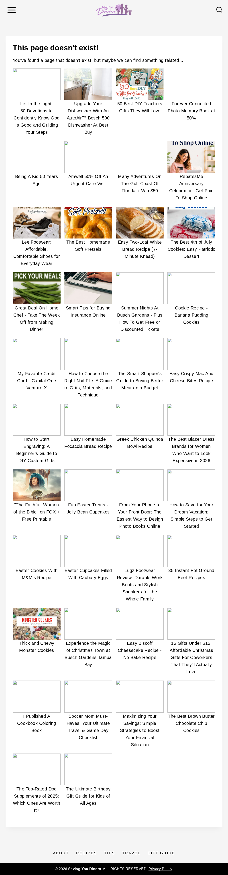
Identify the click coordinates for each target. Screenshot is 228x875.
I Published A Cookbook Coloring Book (36, 723)
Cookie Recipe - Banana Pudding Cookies (191, 315)
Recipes (86, 853)
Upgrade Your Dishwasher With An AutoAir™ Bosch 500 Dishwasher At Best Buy (88, 118)
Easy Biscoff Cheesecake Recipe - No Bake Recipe (140, 650)
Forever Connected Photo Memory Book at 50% (191, 110)
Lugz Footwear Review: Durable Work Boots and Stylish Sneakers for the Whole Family (140, 584)
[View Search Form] (219, 10)
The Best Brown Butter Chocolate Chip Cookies (191, 723)
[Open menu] (11, 10)
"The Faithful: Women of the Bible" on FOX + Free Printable (36, 511)
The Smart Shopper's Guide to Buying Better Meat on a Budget (139, 380)
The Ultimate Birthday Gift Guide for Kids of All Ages (88, 796)
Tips (109, 853)
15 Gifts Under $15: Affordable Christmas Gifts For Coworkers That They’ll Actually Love (191, 657)
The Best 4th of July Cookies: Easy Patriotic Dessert (191, 249)
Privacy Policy (160, 869)
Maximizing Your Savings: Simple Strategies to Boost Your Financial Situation (140, 730)
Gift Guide (161, 853)
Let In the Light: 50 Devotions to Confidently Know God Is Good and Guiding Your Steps (36, 118)
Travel (131, 853)
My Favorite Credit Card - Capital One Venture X (36, 380)
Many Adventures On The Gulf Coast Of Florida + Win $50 (139, 183)
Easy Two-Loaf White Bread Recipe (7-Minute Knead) (140, 249)
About (61, 853)
